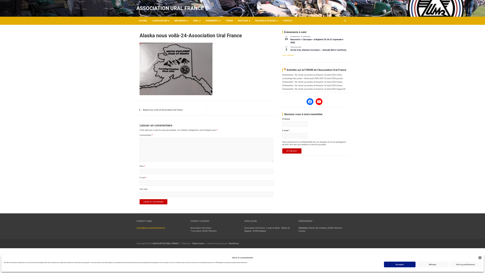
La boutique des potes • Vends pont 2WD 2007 (303, 78)
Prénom (286, 119)
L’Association (159, 20)
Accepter (400, 264)
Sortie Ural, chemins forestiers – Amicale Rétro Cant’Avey (318, 50)
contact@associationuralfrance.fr (150, 228)
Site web (143, 189)
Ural (195, 20)
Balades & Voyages (265, 20)
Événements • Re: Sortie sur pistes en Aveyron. (303, 75)
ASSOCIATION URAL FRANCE (170, 8)
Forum (229, 20)
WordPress (234, 243)
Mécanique (180, 20)
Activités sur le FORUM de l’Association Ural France (316, 69)
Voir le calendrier (288, 55)
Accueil (143, 20)
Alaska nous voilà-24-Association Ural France (163, 110)
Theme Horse (198, 243)
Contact (288, 20)
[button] (480, 257)
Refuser (432, 264)
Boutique (243, 20)
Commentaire (146, 135)
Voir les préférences (465, 264)
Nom (142, 166)
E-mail (143, 177)
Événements (212, 20)
